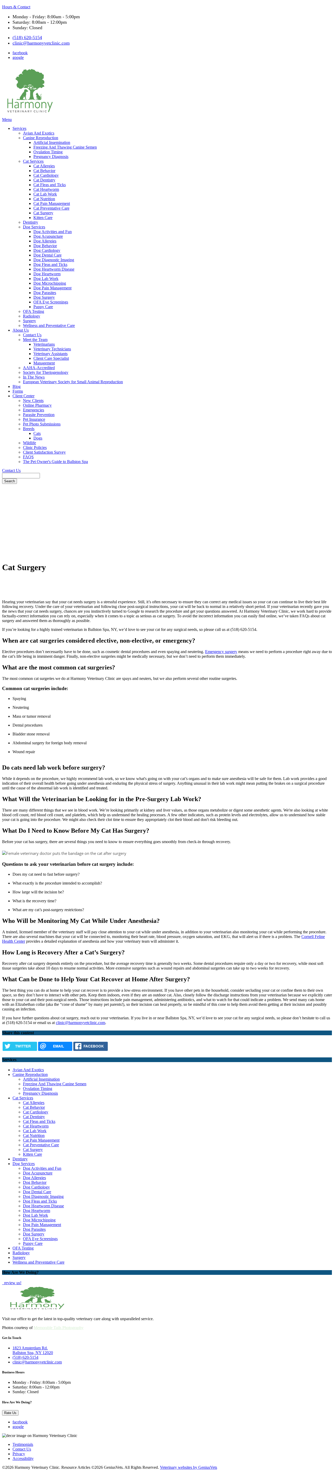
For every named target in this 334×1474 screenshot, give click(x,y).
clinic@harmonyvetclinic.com (41, 43)
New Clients (33, 400)
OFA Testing (33, 311)
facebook (20, 53)
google (18, 57)
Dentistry (30, 222)
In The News (34, 377)
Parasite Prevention (39, 414)
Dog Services (34, 227)
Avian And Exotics (38, 133)
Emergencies (33, 410)
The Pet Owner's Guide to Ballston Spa (55, 461)
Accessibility (23, 1458)
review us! (12, 1283)
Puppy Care (43, 306)
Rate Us (10, 1413)
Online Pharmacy (37, 405)
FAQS (28, 457)
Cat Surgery (43, 213)
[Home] (29, 115)
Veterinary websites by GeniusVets (188, 1467)
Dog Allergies (44, 241)
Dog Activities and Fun (52, 231)
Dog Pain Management (52, 288)
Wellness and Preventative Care (49, 325)
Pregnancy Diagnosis (50, 156)
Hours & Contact (16, 7)
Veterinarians (44, 344)
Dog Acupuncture (48, 236)
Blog (17, 386)
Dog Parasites (44, 292)
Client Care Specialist (51, 358)
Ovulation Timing (48, 152)
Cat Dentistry (44, 180)
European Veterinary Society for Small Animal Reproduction (73, 382)
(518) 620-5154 (27, 37)
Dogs (37, 438)
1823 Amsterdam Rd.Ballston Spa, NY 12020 (33, 1350)
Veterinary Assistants (50, 353)
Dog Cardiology (46, 250)
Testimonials (23, 1444)
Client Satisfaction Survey (44, 452)
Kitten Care (42, 217)
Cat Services (33, 161)
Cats (37, 433)
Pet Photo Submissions (42, 424)
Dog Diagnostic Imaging (53, 260)
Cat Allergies (44, 166)
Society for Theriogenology (45, 372)
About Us (21, 330)
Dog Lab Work (45, 278)
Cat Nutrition (44, 199)
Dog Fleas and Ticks (50, 264)
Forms (18, 391)
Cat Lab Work (45, 194)
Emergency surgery (221, 651)
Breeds (28, 429)
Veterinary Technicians (52, 349)
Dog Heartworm (47, 274)
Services (19, 128)
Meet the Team (35, 339)
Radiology (31, 316)
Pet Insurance (34, 419)
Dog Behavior (45, 245)
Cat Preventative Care (51, 208)
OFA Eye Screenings (50, 302)
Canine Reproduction (40, 138)
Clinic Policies (35, 447)
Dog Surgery (44, 297)
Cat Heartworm (46, 189)
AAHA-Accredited (39, 368)
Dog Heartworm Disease (53, 269)
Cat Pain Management (51, 203)
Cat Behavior (44, 170)
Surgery (29, 321)
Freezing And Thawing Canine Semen (65, 147)
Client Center (23, 396)
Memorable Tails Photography (59, 1327)
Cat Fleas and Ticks (49, 184)
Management (44, 363)
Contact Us (32, 335)
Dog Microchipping (49, 283)
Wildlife (29, 443)
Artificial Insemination (51, 142)
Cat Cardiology (46, 175)
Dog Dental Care (47, 255)
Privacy (19, 1454)
